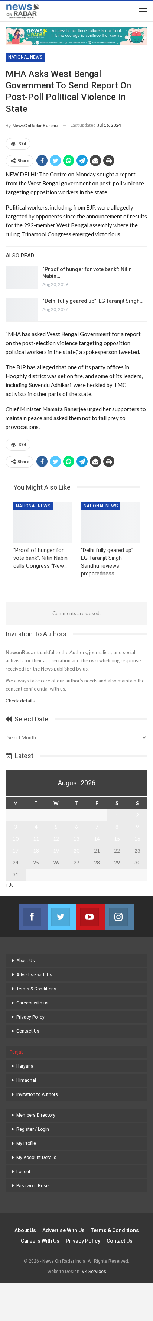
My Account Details (36, 1157)
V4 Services (94, 1271)
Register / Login (32, 1129)
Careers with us (32, 1003)
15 (117, 839)
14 (97, 839)
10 (16, 839)
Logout (23, 1171)
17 (16, 851)
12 (56, 839)
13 (76, 839)
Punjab (16, 1052)
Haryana (24, 1066)
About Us (25, 960)
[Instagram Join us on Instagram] (120, 916)
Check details (20, 701)
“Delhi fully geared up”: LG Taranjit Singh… (92, 301)
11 (36, 839)
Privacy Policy (30, 1017)
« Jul (10, 885)
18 (36, 851)
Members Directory (35, 1115)
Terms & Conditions (36, 988)
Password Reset (33, 1185)
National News (25, 57)
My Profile (26, 1143)
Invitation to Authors (37, 1094)
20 (76, 851)
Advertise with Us (34, 974)
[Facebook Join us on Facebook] (33, 916)
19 (56, 851)
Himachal (26, 1080)
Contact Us (27, 1031)
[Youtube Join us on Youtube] (91, 916)
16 (137, 839)
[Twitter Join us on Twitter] (62, 916)
